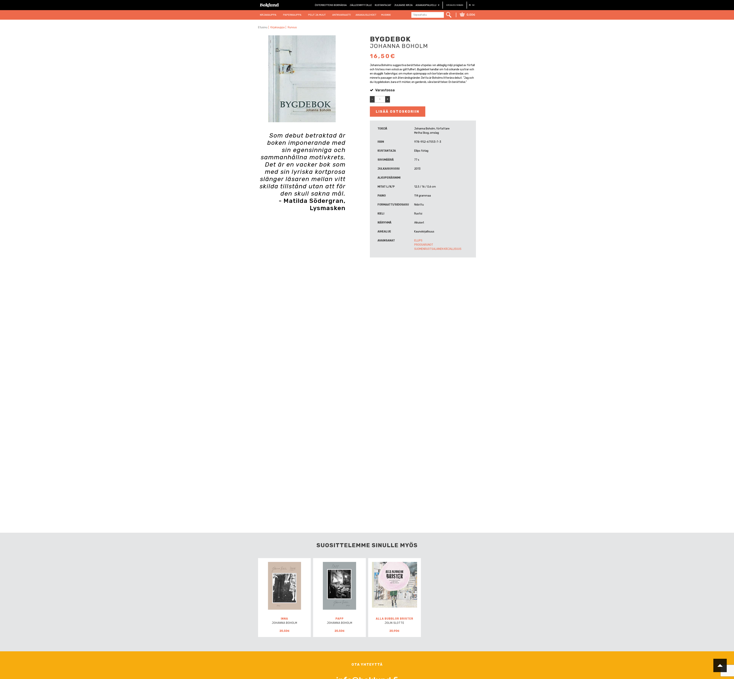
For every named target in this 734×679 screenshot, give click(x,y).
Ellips (418, 240)
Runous (292, 27)
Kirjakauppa (277, 27)
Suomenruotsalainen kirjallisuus (437, 249)
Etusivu (262, 27)
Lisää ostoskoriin (397, 111)
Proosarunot (423, 244)
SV (473, 5)
